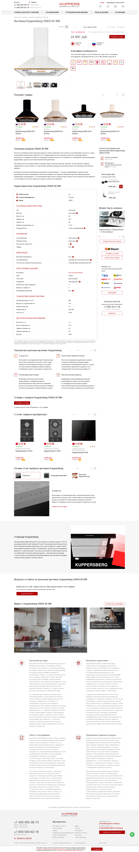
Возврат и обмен (58, 837)
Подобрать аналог (117, 37)
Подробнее (112, 293)
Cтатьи (77, 828)
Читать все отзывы (112, 258)
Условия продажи (80, 843)
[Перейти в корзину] (115, 6)
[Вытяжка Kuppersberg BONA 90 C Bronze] (112, 110)
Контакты (78, 835)
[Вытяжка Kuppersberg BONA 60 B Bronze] (27, 110)
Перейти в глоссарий (59, 506)
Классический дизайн (76, 272)
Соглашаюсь (97, 849)
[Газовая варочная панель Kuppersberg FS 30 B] (55, 430)
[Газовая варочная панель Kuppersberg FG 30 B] (27, 430)
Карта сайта (102, 843)
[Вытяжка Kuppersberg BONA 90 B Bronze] (84, 110)
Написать (112, 313)
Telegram (33, 2)
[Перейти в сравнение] (108, 6)
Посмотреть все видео (114, 604)
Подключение (57, 828)
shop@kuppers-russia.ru (109, 823)
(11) (65, 127)
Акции (102, 2)
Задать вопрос (27, 594)
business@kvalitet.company (111, 828)
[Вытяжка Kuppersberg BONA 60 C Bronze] (55, 110)
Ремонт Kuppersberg (59, 835)
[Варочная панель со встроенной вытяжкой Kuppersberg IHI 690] (84, 430)
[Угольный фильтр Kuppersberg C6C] (104, 182)
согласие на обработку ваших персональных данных (50, 849)
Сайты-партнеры (80, 837)
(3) (94, 446)
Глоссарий (78, 830)
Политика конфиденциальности (62, 843)
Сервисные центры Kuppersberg (63, 833)
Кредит (55, 830)
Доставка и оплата (59, 826)
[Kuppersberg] (69, 5)
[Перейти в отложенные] (100, 6)
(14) (37, 127)
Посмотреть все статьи (112, 241)
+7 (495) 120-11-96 (112, 307)
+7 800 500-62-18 (21, 7)
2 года (77, 44)
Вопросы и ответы (81, 833)
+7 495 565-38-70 (21, 5)
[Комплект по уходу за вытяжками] (104, 194)
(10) (122, 127)
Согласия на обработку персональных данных (70, 850)
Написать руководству (112, 832)
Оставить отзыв (112, 253)
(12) (94, 127)
